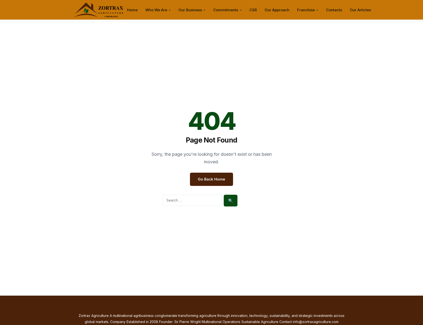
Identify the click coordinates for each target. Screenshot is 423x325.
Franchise (306, 10)
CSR (253, 10)
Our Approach (277, 10)
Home (132, 10)
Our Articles (360, 10)
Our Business (190, 10)
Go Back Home (211, 179)
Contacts (334, 10)
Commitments (225, 10)
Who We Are (156, 10)
